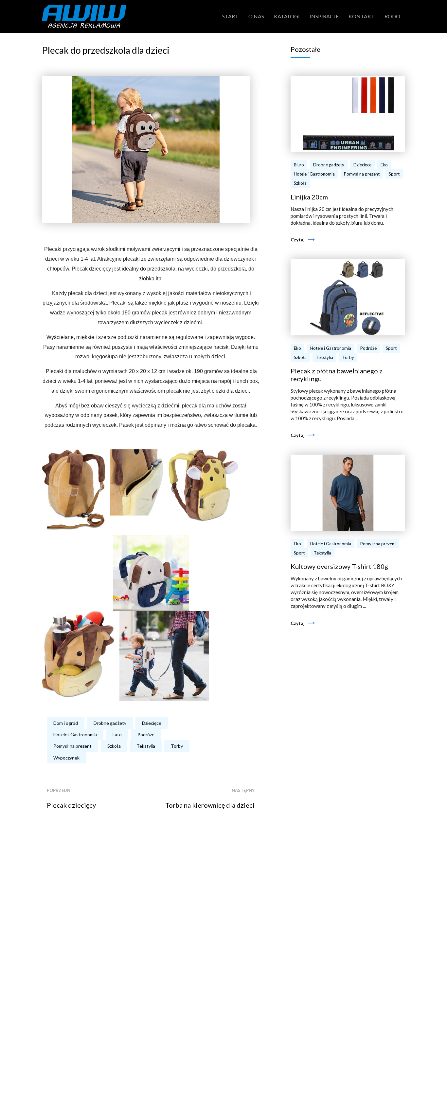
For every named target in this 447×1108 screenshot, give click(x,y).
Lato (117, 734)
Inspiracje (324, 16)
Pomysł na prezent (72, 746)
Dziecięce (151, 723)
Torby (177, 746)
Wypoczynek (66, 758)
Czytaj (298, 239)
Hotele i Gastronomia (75, 734)
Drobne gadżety (110, 723)
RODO (392, 16)
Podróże (145, 734)
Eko (384, 164)
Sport (394, 174)
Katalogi (287, 16)
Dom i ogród (65, 723)
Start (230, 16)
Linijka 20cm (309, 197)
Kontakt (362, 16)
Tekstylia (145, 746)
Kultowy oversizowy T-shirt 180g (339, 566)
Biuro (299, 164)
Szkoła (114, 746)
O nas (256, 16)
